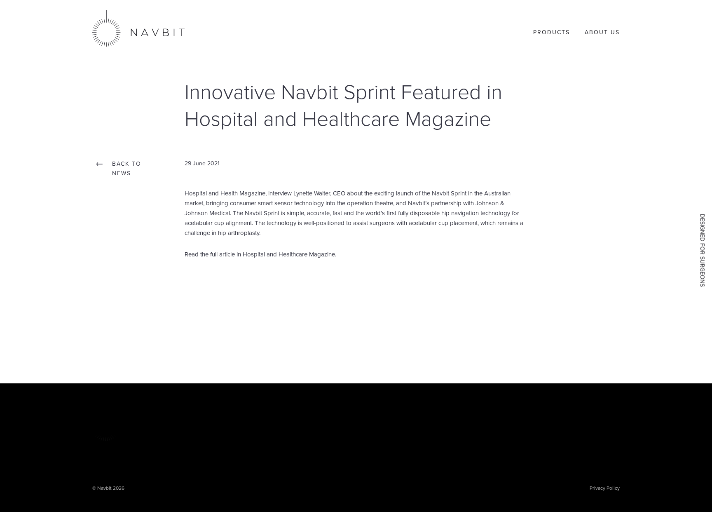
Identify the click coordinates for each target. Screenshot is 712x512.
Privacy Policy (605, 488)
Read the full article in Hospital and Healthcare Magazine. (260, 254)
